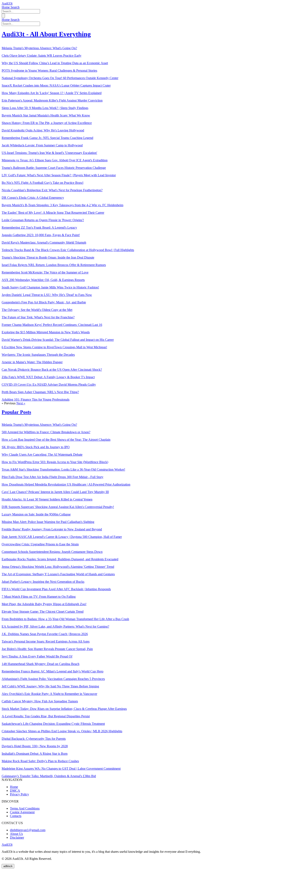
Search (15, 7)
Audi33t (7, 3)
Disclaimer (17, 837)
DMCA (15, 790)
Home (6, 7)
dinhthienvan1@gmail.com (27, 830)
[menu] (3, 15)
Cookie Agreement (22, 812)
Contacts (15, 816)
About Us (16, 834)
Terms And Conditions (25, 808)
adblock (8, 866)
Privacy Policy (19, 794)
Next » (20, 403)
